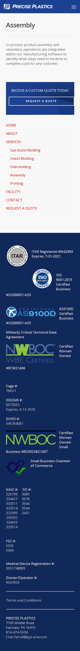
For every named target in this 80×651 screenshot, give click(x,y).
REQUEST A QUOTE (21, 208)
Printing (16, 183)
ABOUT (12, 133)
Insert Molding (22, 158)
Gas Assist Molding (25, 150)
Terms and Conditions (23, 600)
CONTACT (14, 200)
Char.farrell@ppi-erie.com (26, 637)
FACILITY (13, 191)
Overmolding (20, 166)
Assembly (17, 175)
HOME (11, 125)
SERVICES (13, 142)
